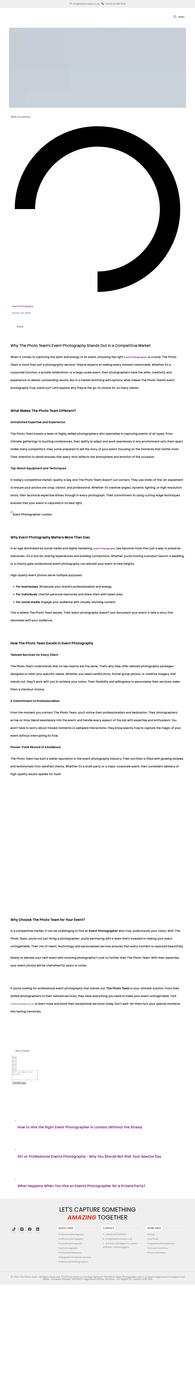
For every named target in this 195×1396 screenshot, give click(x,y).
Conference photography (70, 1239)
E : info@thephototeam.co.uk (117, 1239)
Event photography (68, 1248)
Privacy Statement (156, 1252)
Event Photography (22, 306)
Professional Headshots (70, 1252)
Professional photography (71, 1234)
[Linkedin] (37, 1229)
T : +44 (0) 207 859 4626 (114, 1234)
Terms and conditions (157, 1248)
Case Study (152, 1239)
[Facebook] (29, 1229)
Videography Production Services (74, 1257)
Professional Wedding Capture (73, 1262)
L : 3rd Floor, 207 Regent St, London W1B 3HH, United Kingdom (120, 1245)
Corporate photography (70, 1243)
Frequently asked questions (160, 1243)
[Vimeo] (21, 1229)
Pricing (150, 1234)
